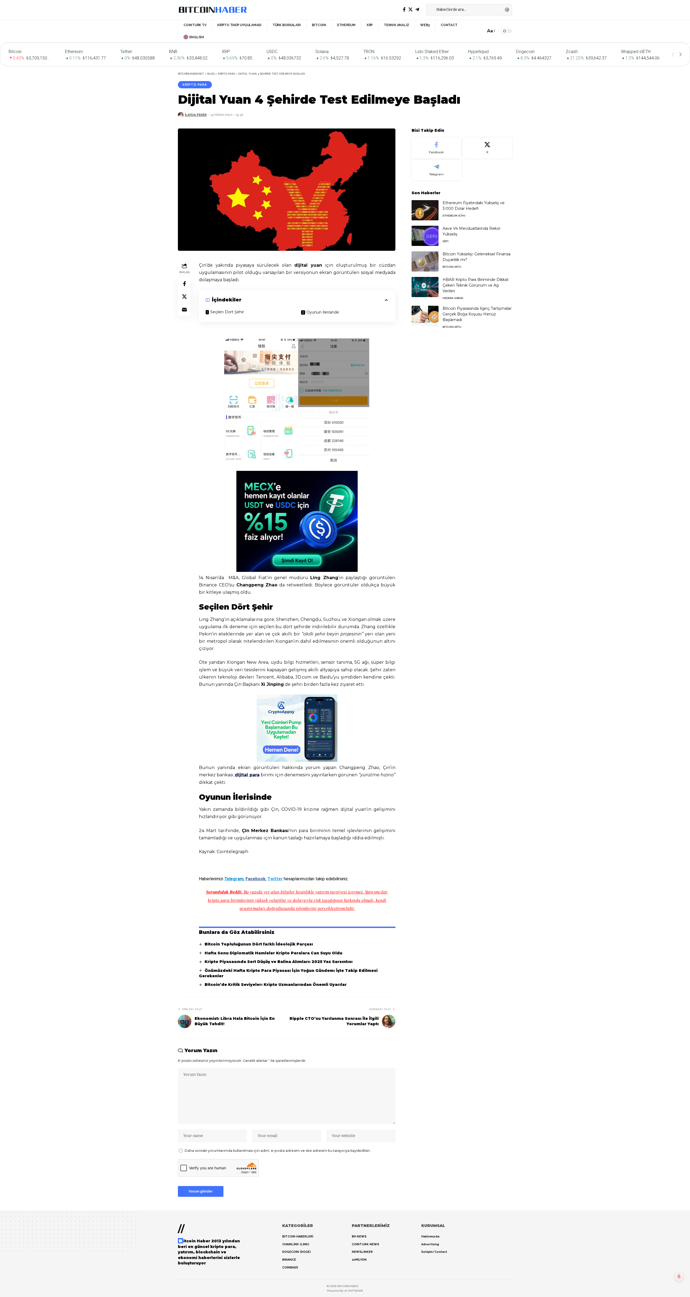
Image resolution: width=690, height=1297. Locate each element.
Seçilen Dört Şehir (227, 312)
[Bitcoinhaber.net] (212, 9)
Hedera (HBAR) (453, 298)
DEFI (445, 241)
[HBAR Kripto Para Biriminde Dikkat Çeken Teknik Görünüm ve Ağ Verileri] (425, 287)
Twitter (275, 878)
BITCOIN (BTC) (452, 266)
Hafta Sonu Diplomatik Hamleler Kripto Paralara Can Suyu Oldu (273, 953)
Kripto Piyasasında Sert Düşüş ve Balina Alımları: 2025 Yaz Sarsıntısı (279, 961)
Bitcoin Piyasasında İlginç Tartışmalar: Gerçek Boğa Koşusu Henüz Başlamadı (477, 314)
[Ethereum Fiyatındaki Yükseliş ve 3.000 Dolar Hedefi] (425, 210)
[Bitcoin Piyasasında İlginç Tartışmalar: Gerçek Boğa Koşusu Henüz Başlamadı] (425, 316)
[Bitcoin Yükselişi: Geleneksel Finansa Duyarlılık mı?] (425, 261)
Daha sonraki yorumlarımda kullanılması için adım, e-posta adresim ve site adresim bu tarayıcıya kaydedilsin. (278, 1151)
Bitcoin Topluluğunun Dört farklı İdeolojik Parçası (259, 944)
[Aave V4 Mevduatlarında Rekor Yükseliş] (425, 236)
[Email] (184, 309)
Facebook (255, 878)
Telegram (234, 878)
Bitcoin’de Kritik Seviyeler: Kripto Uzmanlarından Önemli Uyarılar (276, 984)
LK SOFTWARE (353, 1290)
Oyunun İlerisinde (322, 312)
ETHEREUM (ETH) (454, 215)
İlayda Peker (196, 115)
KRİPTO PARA (194, 84)
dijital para (246, 774)
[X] (410, 9)
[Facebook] (404, 9)
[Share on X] (184, 296)
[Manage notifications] (679, 1276)
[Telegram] (417, 9)
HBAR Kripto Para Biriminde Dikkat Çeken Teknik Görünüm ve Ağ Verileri (476, 285)
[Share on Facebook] (184, 283)
